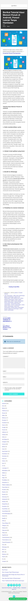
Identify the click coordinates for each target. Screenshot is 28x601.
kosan (3, 458)
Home (4, 26)
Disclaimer (23, 587)
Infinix (3, 437)
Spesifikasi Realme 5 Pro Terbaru (7, 327)
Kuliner (3, 460)
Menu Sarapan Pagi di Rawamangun (10, 572)
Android (4, 403)
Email (5, 376)
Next (4, 324)
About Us (14, 589)
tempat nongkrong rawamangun (11, 308)
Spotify (3, 518)
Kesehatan (4, 453)
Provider (4, 489)
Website (5, 382)
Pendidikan (4, 480)
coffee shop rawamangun (19, 295)
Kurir (3, 463)
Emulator (4, 420)
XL (2, 559)
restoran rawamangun (16, 304)
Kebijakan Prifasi (16, 587)
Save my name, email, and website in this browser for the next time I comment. (13, 389)
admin (16, 292)
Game (3, 425)
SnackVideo (5, 508)
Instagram (4, 441)
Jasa (3, 449)
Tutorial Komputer (6, 542)
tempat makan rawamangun (17, 307)
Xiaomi (3, 556)
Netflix (3, 472)
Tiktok (3, 532)
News (8, 26)
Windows (4, 554)
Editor (3, 415)
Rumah (3, 494)
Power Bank (5, 487)
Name (5, 371)
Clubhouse (4, 410)
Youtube (4, 561)
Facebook (4, 422)
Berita (3, 408)
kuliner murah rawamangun (17, 300)
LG (3, 465)
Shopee (4, 501)
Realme (4, 492)
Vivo (3, 544)
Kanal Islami (5, 451)
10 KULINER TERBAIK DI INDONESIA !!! (7, 319)
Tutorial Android (5, 537)
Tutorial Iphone (5, 539)
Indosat (4, 434)
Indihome (4, 432)
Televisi (3, 527)
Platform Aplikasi (6, 484)
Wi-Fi (3, 549)
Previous (5, 316)
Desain (3, 413)
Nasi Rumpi (4, 569)
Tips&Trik (4, 535)
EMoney (4, 417)
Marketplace (5, 470)
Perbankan (4, 482)
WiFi (3, 551)
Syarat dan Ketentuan (7, 587)
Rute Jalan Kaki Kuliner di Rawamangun (11, 578)
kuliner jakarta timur (15, 298)
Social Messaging (6, 513)
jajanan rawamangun (9, 296)
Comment (6, 356)
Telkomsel (4, 530)
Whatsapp (4, 547)
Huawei (4, 429)
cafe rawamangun (8, 295)
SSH (3, 520)
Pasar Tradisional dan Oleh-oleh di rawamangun (13, 580)
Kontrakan (4, 456)
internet (4, 444)
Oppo (3, 477)
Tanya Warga (5, 523)
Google (3, 427)
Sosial (3, 515)
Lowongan (4, 468)
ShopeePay (4, 503)
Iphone (3, 446)
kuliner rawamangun (9, 302)
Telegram (4, 525)
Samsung (4, 496)
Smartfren (4, 506)
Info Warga (4, 439)
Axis (3, 405)
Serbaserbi (4, 499)
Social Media (5, 511)
